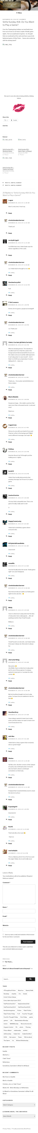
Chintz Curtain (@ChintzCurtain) (20, 342)
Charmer (22, 19)
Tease (20, 1037)
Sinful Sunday (16, 182)
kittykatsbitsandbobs (16, 543)
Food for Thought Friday (11, 1017)
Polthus (11, 449)
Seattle (5, 1051)
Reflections (6, 1062)
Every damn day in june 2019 (12, 1000)
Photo (7, 182)
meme (6, 1024)
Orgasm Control (8, 1027)
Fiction (19, 1010)
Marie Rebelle (13, 397)
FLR (18, 1014)
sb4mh (25, 1030)
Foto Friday (23, 1017)
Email (5, 916)
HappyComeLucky (14, 521)
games (6, 1020)
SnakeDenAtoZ (27, 1034)
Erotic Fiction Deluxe (10, 997)
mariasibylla (12, 850)
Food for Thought (27, 1014)
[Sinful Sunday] (19, 114)
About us (20, 990)
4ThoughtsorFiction (10, 990)
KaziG (10, 827)
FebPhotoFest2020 (24, 1007)
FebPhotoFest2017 (10, 1004)
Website (5, 925)
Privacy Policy (7, 1128)
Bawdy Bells (29, 990)
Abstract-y (6, 1055)
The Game (7, 1040)
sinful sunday (16, 185)
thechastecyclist (14, 282)
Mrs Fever (6, 1077)
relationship (17, 1030)
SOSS (5, 1037)
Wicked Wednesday (22, 1040)
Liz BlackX (6, 1091)
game (31, 1017)
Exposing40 (12, 807)
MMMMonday (14, 1024)
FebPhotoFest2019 (10, 1007)
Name (5, 907)
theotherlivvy (13, 712)
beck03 (11, 471)
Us (13, 1040)
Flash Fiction (27, 1010)
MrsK (4, 1080)
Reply (10, 213)
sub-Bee (11, 736)
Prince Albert (8, 1030)
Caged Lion (12, 425)
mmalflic (11, 563)
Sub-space (12, 1037)
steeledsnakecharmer (16, 220)
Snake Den (17, 1034)
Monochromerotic (26, 1024)
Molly (10, 607)
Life (11, 1020)
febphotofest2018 (23, 1004)
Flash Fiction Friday (9, 1014)
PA (16, 1027)
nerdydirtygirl (13, 240)
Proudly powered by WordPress (21, 1128)
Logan (10, 200)
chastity (13, 994)
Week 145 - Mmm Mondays (11, 1088)
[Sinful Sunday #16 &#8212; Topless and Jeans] (9, 161)
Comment (6, 882)
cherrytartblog (13, 660)
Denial (25, 994)
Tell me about (28, 1037)
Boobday (6, 994)
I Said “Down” (7, 1058)
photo (7, 185)
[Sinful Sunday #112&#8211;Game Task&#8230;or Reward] (25, 143)
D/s (20, 994)
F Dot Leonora (13, 302)
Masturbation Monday (21, 1020)
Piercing (28, 1027)
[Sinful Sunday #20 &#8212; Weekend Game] (9, 143)
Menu (20, 13)
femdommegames (9, 1010)
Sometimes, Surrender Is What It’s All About (16, 1066)
